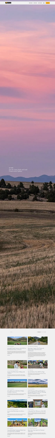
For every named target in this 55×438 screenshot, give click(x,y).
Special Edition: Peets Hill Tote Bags (36, 372)
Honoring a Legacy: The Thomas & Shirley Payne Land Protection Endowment (36, 350)
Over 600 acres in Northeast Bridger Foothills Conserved (15, 391)
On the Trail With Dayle (12, 409)
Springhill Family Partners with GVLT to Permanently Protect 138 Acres (16, 349)
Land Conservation (11, 346)
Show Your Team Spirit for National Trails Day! (36, 430)
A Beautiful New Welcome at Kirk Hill (37, 411)
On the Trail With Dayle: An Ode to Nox (15, 411)
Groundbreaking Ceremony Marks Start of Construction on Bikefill (16, 430)
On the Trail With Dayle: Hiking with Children (16, 372)
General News (31, 346)
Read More (8, 355)
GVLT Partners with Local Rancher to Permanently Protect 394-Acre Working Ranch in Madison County (37, 392)
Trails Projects (32, 409)
